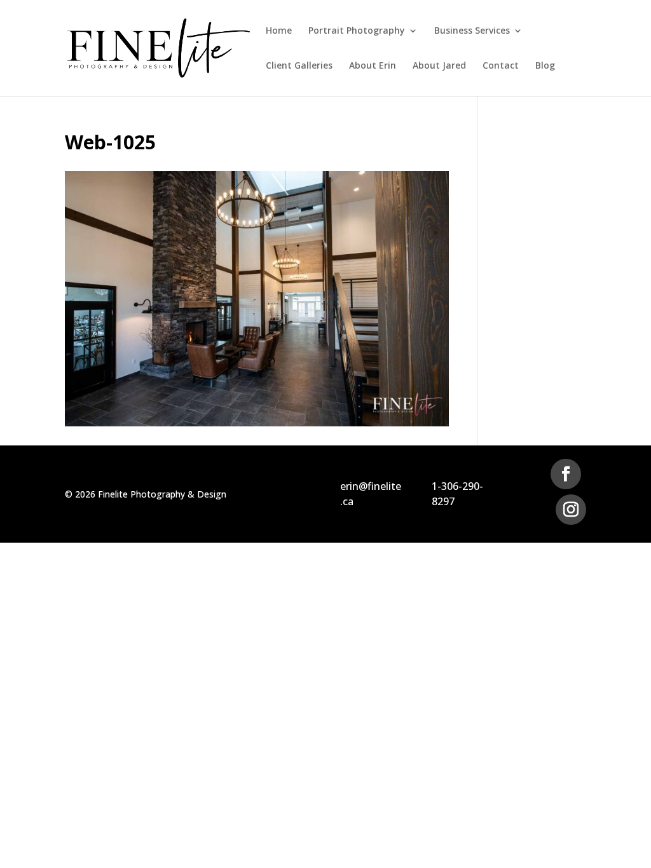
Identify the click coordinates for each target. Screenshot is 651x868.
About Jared (439, 66)
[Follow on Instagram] (571, 509)
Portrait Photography (356, 31)
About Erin (372, 66)
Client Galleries (299, 66)
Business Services (472, 31)
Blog (545, 66)
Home (279, 31)
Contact (501, 66)
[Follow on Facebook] (566, 474)
